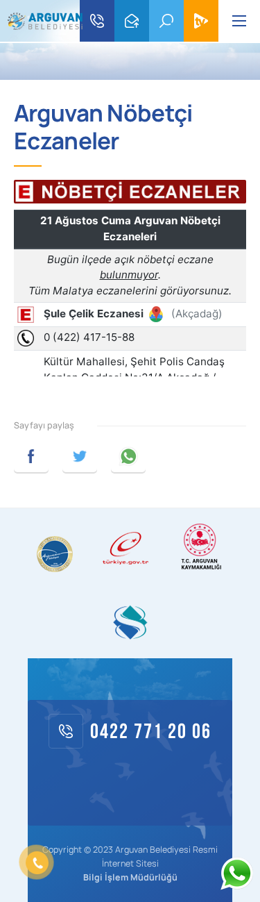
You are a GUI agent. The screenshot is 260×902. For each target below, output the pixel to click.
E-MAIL (131, 21)
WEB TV (201, 21)
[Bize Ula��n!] (236, 873)
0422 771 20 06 (97, 21)
